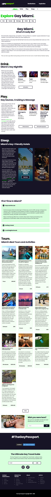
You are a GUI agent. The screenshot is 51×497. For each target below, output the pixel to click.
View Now (25, 177)
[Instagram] (23, 467)
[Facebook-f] (27, 467)
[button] (19, 74)
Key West (9, 178)
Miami (15, 9)
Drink (21, 9)
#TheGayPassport (25, 437)
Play (27, 9)
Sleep (33, 9)
